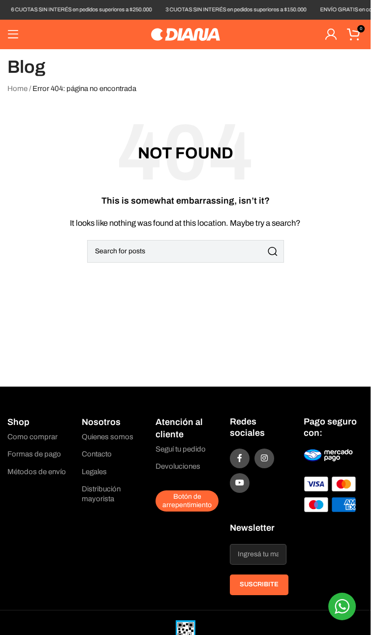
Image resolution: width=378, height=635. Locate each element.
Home (17, 88)
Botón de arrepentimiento (187, 501)
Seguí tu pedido (181, 449)
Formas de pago (34, 454)
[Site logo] (185, 34)
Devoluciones (178, 466)
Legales (94, 472)
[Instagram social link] (264, 458)
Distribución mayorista (101, 494)
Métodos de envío (36, 472)
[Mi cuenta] (331, 34)
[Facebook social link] (240, 458)
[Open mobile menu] (13, 34)
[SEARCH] (272, 251)
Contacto (97, 454)
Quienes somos (107, 437)
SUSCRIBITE (259, 584)
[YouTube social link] (240, 483)
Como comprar (32, 437)
